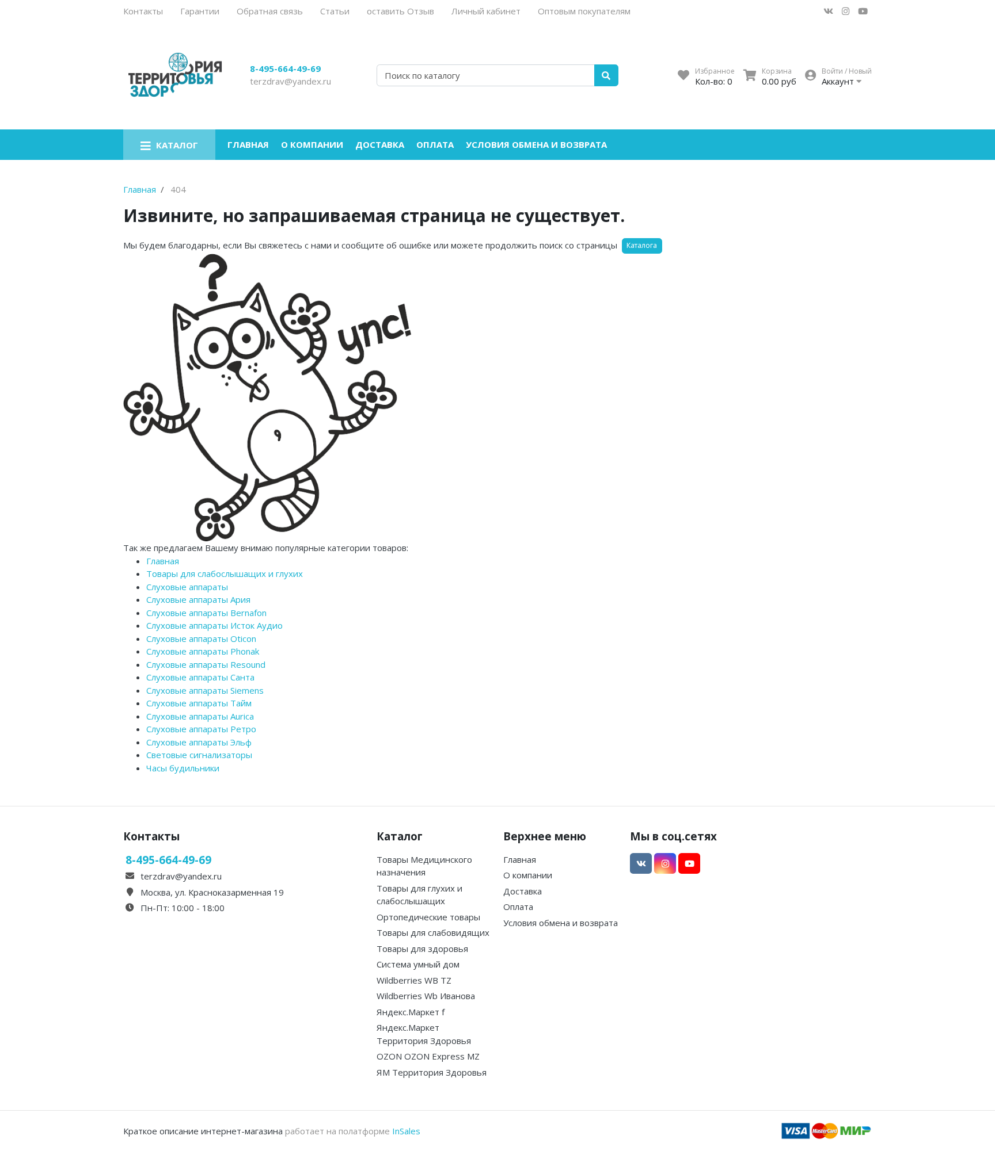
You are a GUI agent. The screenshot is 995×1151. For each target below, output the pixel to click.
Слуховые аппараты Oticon (201, 638)
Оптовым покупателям (584, 11)
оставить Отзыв (400, 11)
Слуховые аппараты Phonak (202, 651)
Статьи (335, 11)
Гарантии (199, 11)
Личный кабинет (486, 11)
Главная (248, 144)
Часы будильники (182, 768)
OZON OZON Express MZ (428, 1056)
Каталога (641, 245)
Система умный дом (418, 964)
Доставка (379, 144)
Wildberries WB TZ (414, 980)
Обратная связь (270, 11)
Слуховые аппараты (187, 586)
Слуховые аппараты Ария (198, 599)
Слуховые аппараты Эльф (199, 742)
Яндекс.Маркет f (411, 1012)
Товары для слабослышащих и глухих (224, 573)
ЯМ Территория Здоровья (432, 1072)
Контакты (143, 11)
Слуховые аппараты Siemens (205, 690)
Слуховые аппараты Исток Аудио (214, 625)
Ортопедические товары (428, 917)
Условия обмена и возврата (536, 144)
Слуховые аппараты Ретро (201, 729)
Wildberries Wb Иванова (426, 995)
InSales (406, 1131)
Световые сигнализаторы (199, 754)
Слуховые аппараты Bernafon (206, 612)
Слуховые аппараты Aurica (200, 716)
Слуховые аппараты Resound (205, 664)
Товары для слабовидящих (433, 932)
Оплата (435, 144)
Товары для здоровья (422, 948)
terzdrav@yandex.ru (290, 81)
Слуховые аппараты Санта (200, 677)
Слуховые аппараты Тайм (199, 703)
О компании (312, 144)
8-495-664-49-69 (285, 68)
